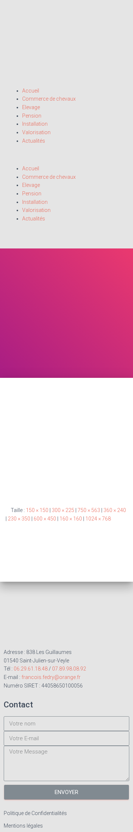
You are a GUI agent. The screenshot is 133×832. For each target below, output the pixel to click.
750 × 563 (89, 510)
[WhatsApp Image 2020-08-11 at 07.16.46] (66, 449)
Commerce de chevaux (49, 99)
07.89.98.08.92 (69, 669)
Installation (35, 124)
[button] (66, 160)
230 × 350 (19, 519)
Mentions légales (23, 826)
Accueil (30, 91)
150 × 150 (37, 510)
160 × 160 (70, 519)
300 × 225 (63, 510)
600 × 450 (45, 519)
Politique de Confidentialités (35, 813)
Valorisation (36, 132)
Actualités (33, 141)
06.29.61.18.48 (31, 669)
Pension (31, 116)
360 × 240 (114, 510)
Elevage (31, 107)
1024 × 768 (98, 519)
